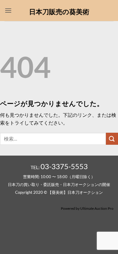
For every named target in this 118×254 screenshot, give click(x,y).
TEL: (59, 167)
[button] (8, 10)
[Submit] (112, 138)
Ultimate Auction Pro (96, 208)
